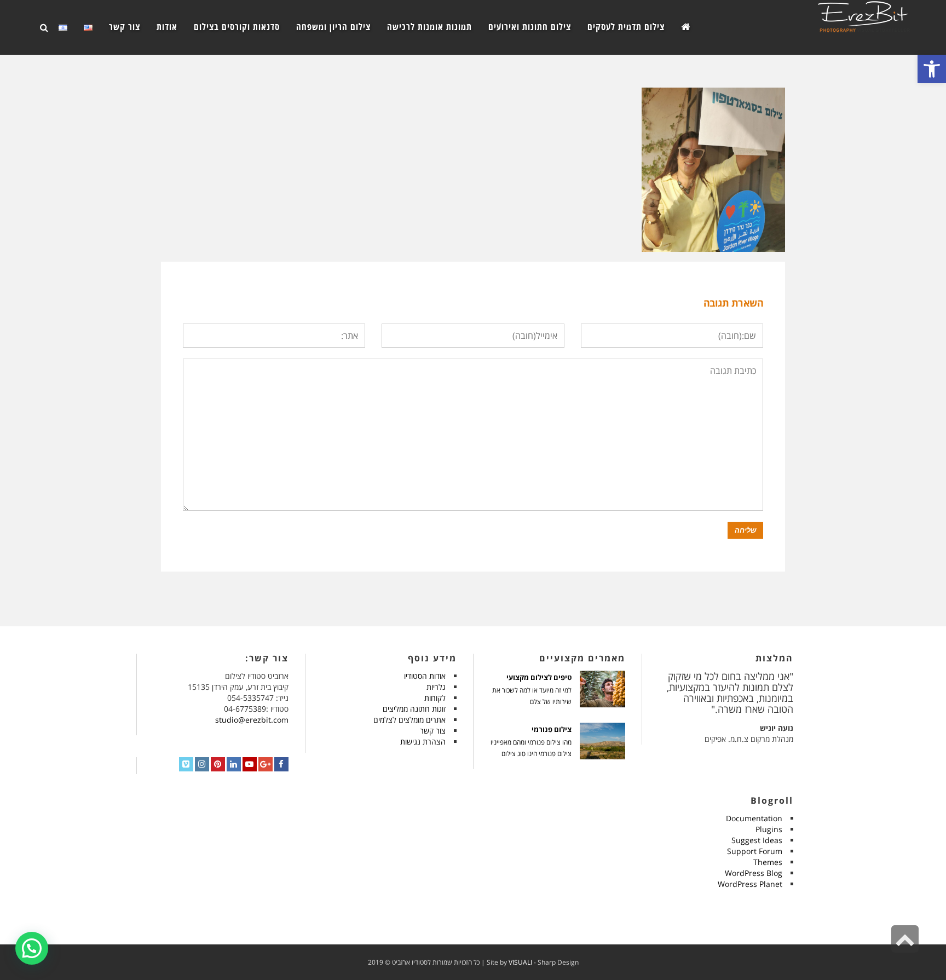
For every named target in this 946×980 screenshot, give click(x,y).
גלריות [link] (436, 687)
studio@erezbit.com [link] (252, 719)
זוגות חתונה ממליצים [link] (414, 709)
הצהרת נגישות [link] (423, 741)
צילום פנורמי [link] (552, 729)
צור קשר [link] (433, 730)
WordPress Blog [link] (753, 873)
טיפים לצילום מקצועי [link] (539, 677)
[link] (932, 69)
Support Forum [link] (754, 851)
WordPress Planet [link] (750, 884)
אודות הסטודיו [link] (425, 676)
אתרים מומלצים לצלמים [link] (409, 719)
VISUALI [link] (520, 962)
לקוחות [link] (435, 698)
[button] (31, 948)
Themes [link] (767, 862)
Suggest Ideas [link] (756, 840)
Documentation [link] (754, 818)
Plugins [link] (768, 829)
